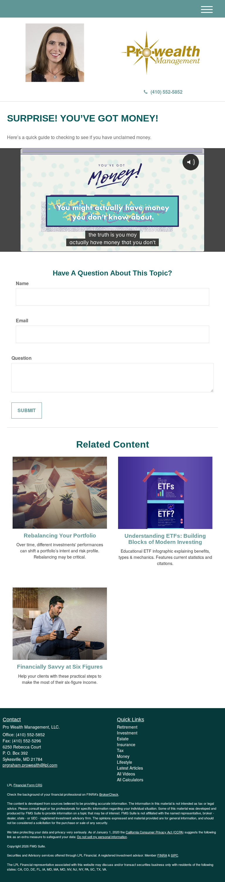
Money (123, 756)
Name (22, 283)
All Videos (126, 774)
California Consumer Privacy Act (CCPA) (155, 832)
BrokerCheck (108, 794)
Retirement (127, 727)
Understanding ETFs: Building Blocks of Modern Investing (165, 539)
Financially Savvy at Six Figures (60, 667)
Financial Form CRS (27, 784)
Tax (120, 750)
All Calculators (130, 779)
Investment (127, 733)
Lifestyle (124, 762)
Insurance (126, 744)
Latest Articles (130, 768)
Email (22, 320)
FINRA (162, 855)
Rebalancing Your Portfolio (60, 535)
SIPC (174, 855)
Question (21, 358)
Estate (123, 738)
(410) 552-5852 (167, 91)
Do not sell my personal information (102, 836)
